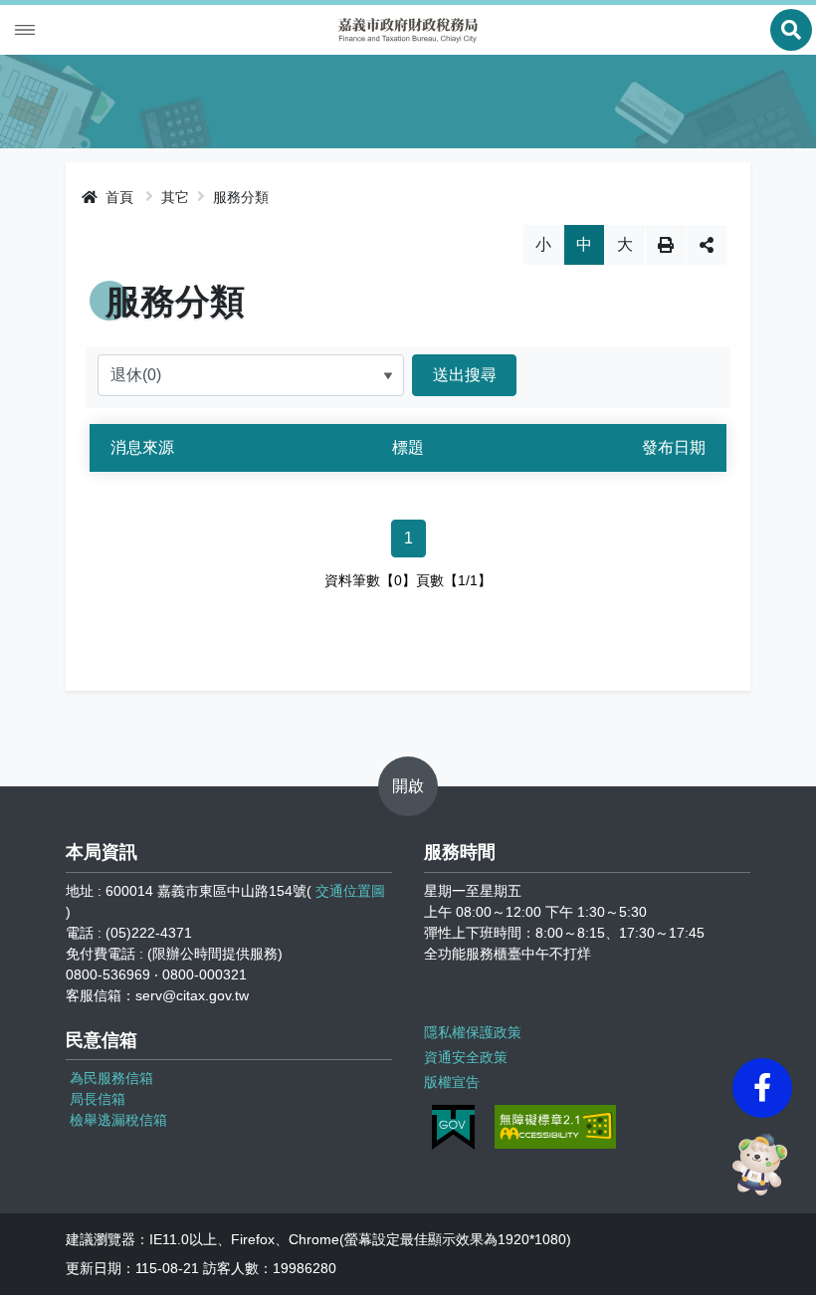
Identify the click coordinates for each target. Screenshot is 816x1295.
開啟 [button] (408, 785)
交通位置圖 (350, 891)
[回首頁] (408, 30)
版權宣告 (452, 1082)
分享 (706, 245)
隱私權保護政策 (472, 1032)
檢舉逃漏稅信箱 (118, 1120)
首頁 (117, 197)
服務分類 (241, 197)
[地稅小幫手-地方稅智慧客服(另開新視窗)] (762, 1164)
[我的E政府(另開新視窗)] (453, 1127)
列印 (666, 245)
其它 (175, 197)
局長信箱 (97, 1099)
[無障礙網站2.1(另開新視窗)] (555, 1127)
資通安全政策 (466, 1057)
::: (72, 194)
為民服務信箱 (111, 1078)
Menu (25, 30)
